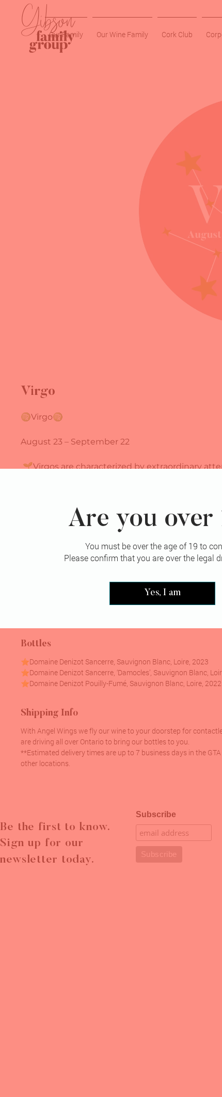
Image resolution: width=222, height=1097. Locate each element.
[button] (162, 593)
